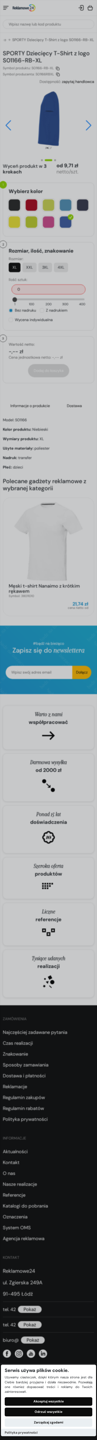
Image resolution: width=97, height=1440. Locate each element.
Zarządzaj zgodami (48, 1422)
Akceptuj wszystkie (48, 1401)
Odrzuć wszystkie (48, 1412)
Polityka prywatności (21, 1433)
